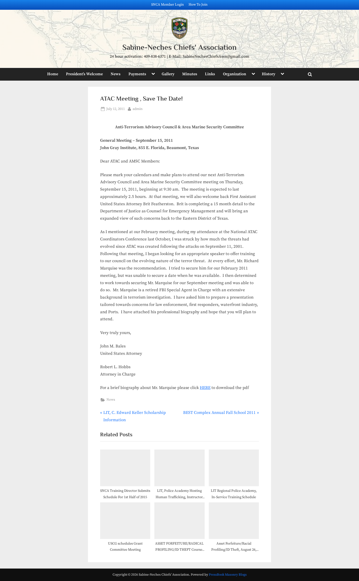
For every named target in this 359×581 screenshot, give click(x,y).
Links (210, 74)
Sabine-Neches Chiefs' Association (179, 47)
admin (138, 109)
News (115, 74)
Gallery (168, 74)
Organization (234, 74)
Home (52, 74)
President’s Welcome (84, 74)
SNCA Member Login (167, 4)
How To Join (198, 4)
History (268, 74)
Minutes (189, 74)
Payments (137, 74)
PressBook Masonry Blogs (228, 575)
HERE (205, 387)
